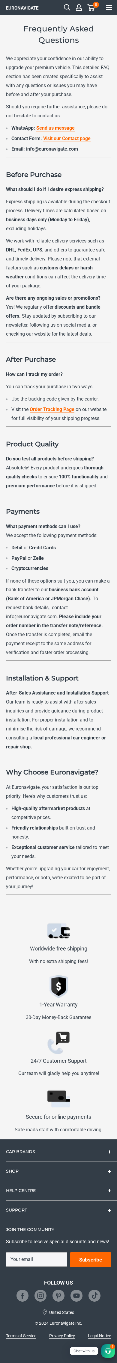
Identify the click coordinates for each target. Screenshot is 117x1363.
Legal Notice (99, 1335)
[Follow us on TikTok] (94, 1296)
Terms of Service (21, 1335)
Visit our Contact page (67, 138)
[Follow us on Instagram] (40, 1296)
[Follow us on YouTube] (76, 1296)
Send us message (55, 128)
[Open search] (67, 7)
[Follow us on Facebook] (22, 1296)
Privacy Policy (62, 1335)
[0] (91, 7)
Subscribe (90, 1260)
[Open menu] (109, 7)
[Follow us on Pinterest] (58, 1296)
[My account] (79, 7)
